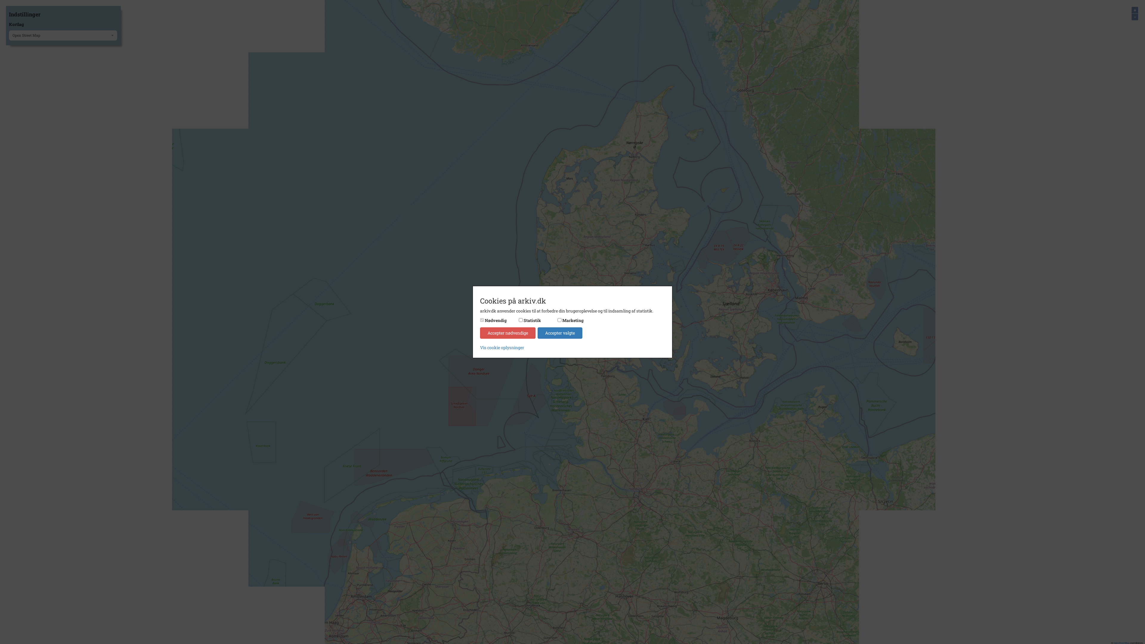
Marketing (573, 320)
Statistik (532, 320)
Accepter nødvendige (508, 333)
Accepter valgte (560, 333)
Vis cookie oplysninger (502, 347)
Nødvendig (496, 320)
